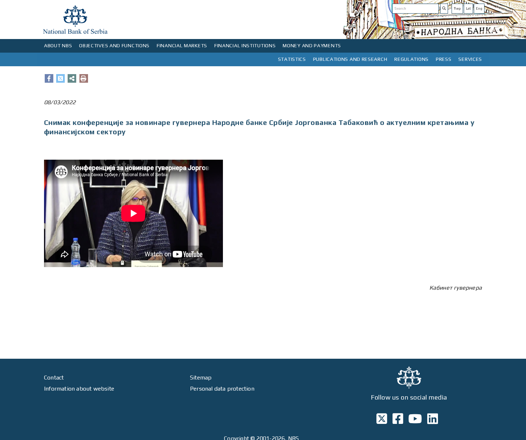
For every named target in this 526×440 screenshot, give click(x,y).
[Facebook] (49, 78)
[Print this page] (83, 78)
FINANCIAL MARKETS (182, 45)
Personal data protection (222, 388)
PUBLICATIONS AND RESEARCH (350, 59)
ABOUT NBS (58, 45)
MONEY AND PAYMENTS (312, 45)
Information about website (79, 388)
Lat (468, 8)
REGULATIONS (411, 59)
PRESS (444, 59)
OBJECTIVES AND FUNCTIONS (114, 45)
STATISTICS (292, 59)
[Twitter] (60, 78)
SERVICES (470, 59)
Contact (54, 377)
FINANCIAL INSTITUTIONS (245, 45)
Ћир (457, 8)
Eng (479, 8)
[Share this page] (72, 78)
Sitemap (200, 377)
